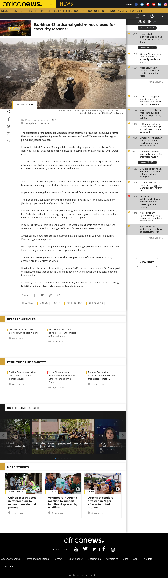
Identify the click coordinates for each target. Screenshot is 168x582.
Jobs (125, 559)
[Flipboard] (95, 549)
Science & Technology (69, 11)
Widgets (148, 559)
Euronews (9, 566)
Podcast (136, 11)
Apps (136, 559)
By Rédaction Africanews (33, 120)
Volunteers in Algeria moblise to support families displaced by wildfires (150, 114)
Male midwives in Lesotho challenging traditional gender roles (150, 71)
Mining (44, 303)
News (5, 11)
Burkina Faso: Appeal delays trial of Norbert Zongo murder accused (22, 375)
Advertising (112, 559)
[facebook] (104, 549)
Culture (45, 11)
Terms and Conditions (37, 559)
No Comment (96, 11)
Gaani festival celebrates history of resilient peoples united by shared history (150, 201)
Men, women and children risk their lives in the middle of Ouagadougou (62, 333)
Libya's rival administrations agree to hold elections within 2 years (151, 38)
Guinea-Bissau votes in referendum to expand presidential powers (150, 58)
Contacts (58, 559)
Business (18, 11)
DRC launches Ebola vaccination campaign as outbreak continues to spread (151, 128)
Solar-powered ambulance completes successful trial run (151, 229)
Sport (32, 11)
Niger (90, 492)
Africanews (96, 303)
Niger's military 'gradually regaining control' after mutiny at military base (151, 216)
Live (143, 16)
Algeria (52, 492)
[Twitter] (85, 549)
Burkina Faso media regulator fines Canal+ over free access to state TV (101, 375)
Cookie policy (75, 559)
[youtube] (76, 549)
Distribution (94, 559)
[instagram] (113, 549)
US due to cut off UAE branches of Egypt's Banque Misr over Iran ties (151, 186)
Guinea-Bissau (16, 492)
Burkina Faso (25, 104)
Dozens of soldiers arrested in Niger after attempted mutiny (151, 154)
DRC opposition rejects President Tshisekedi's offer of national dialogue (151, 172)
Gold (57, 303)
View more (147, 262)
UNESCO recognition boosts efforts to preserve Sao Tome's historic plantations (150, 100)
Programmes (118, 11)
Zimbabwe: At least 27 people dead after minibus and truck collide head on (151, 141)
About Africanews (10, 559)
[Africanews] (21, 3)
